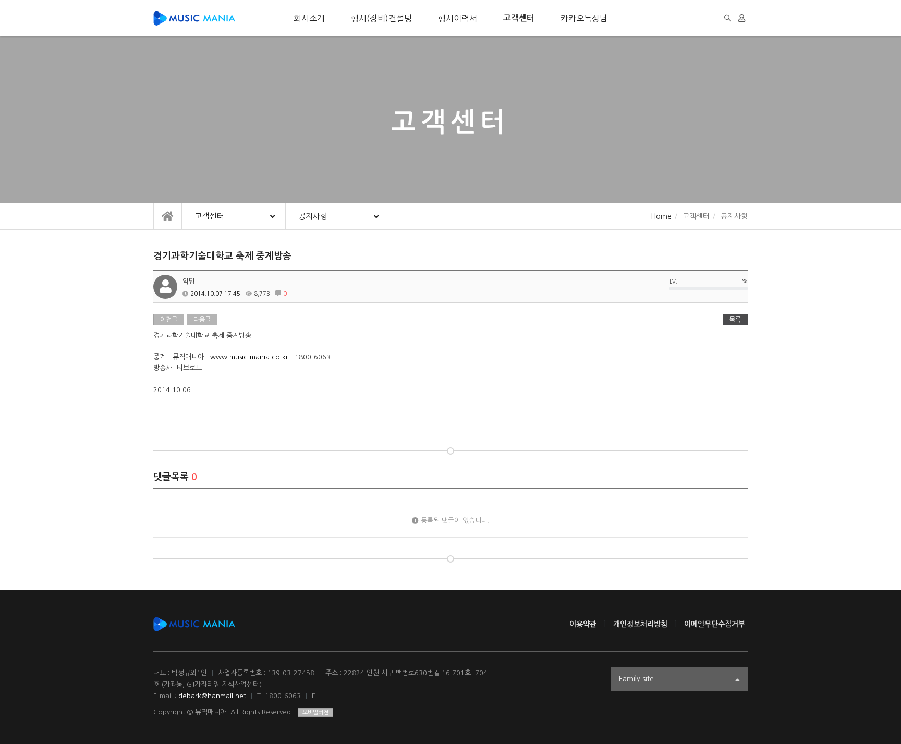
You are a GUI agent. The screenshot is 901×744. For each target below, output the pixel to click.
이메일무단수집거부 (714, 624)
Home (661, 216)
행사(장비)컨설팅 (381, 18)
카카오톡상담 (584, 18)
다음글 (202, 319)
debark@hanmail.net (212, 695)
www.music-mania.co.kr (249, 356)
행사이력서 (457, 18)
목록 (735, 319)
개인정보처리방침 (640, 624)
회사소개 (309, 18)
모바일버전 (315, 712)
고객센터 (518, 18)
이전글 (168, 319)
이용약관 (582, 624)
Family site (636, 678)
